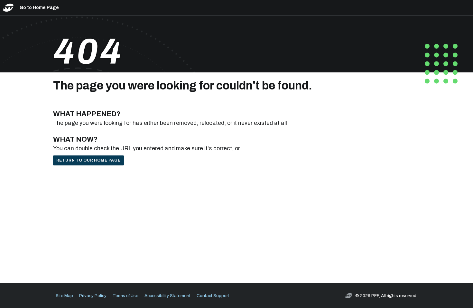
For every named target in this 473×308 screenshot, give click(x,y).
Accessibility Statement (167, 295)
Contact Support (213, 295)
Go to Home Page (39, 7)
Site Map (64, 295)
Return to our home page (88, 160)
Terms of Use (125, 295)
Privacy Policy (93, 295)
